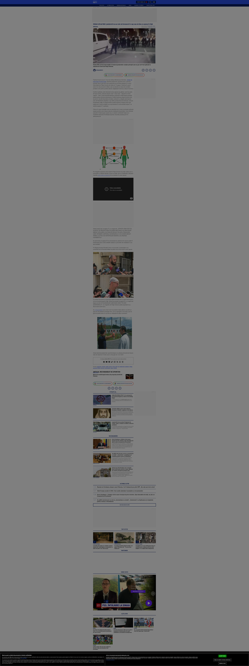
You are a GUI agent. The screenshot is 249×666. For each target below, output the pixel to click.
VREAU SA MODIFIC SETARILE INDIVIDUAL (222, 659)
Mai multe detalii (24, 658)
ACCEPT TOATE (222, 656)
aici (89, 661)
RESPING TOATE (222, 663)
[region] (124, 659)
